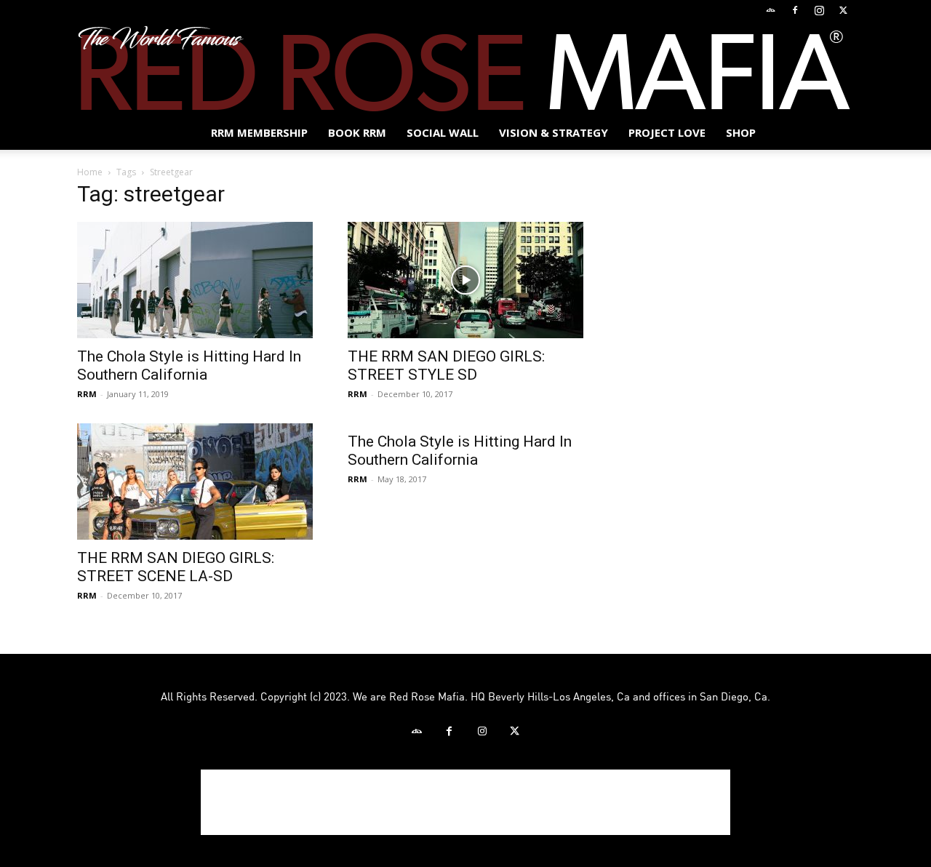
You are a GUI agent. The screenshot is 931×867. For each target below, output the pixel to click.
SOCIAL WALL (443, 132)
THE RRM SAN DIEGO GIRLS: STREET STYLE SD (446, 365)
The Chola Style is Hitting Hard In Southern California (189, 365)
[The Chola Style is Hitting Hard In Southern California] (195, 280)
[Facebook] (795, 10)
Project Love (667, 132)
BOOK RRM (357, 132)
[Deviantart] (771, 10)
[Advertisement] (465, 802)
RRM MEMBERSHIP (259, 132)
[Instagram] (819, 10)
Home (90, 172)
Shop (741, 132)
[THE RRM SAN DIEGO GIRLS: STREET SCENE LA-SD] (195, 481)
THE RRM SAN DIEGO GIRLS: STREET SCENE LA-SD (175, 567)
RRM (87, 393)
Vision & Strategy (553, 132)
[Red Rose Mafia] (465, 68)
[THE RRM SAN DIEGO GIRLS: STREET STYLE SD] (465, 280)
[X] (843, 10)
